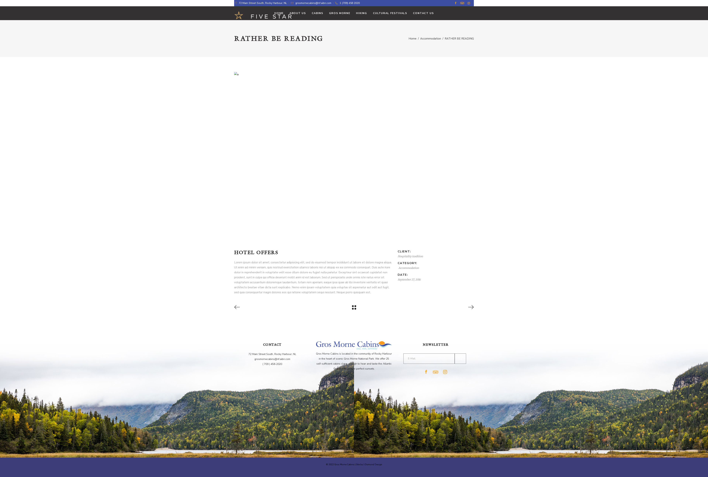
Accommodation (430, 38)
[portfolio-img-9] (354, 74)
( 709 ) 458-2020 (272, 364)
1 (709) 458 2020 (350, 3)
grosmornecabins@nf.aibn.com (313, 3)
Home (413, 38)
